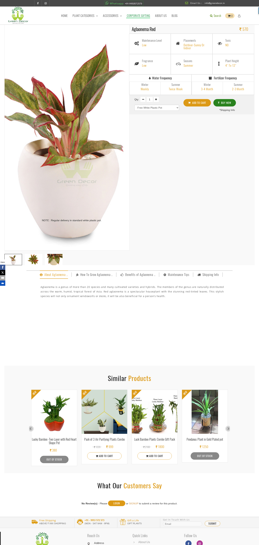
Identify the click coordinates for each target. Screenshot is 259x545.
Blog (175, 16)
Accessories (111, 16)
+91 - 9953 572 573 (94, 520)
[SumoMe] (2, 283)
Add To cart (199, 103)
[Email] (2, 278)
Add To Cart (55, 456)
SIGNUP (133, 503)
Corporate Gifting (138, 16)
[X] (2, 272)
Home (64, 16)
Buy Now (225, 103)
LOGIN (116, 503)
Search (217, 16)
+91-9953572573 (126, 3)
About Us (161, 16)
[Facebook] (2, 267)
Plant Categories (84, 16)
